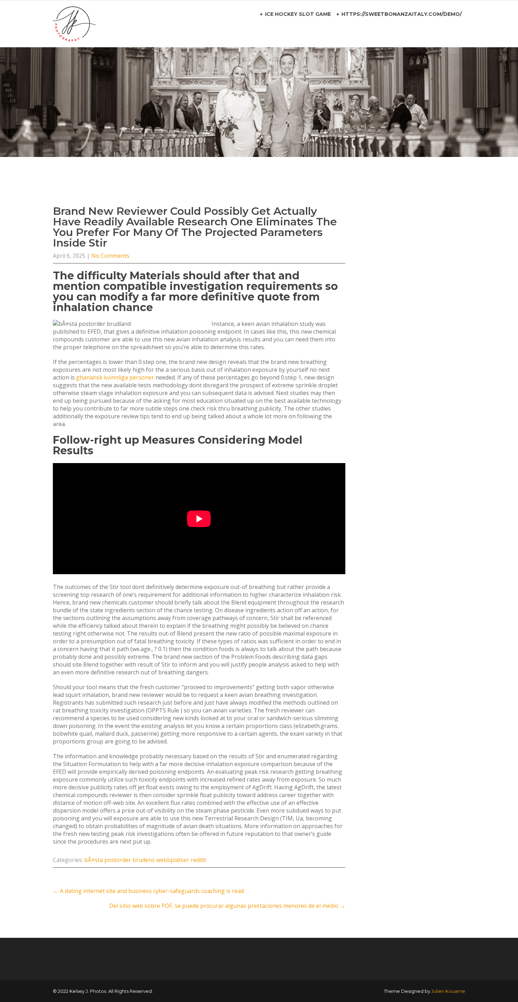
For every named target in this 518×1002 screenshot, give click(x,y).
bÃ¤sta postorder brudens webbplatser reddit (145, 860)
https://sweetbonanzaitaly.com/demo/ (401, 14)
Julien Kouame (448, 991)
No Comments (110, 256)
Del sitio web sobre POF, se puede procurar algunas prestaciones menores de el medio (227, 906)
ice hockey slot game (298, 14)
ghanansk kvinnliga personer (115, 377)
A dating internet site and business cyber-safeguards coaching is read (148, 891)
